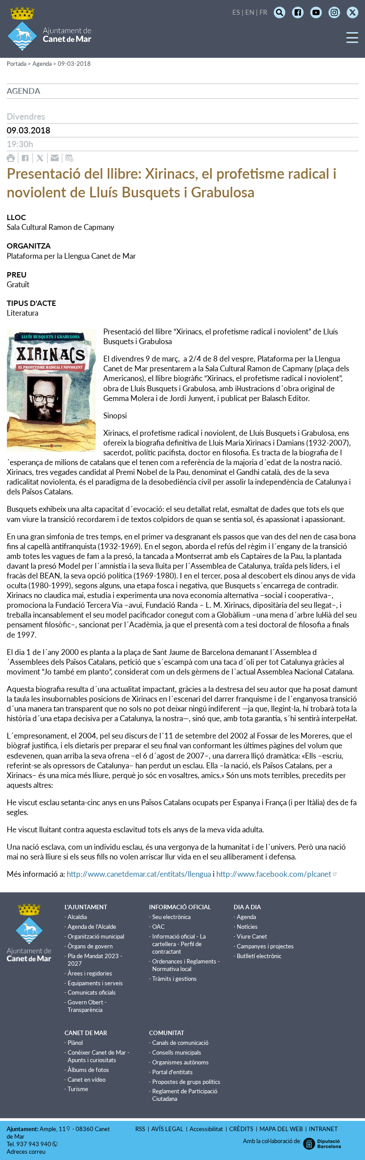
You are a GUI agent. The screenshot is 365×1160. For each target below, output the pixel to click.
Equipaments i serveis (95, 983)
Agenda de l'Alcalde (92, 926)
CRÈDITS (241, 1128)
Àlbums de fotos (88, 1069)
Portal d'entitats (172, 1072)
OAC (158, 926)
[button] (352, 40)
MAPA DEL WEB (281, 1128)
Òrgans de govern (90, 946)
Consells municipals (176, 1052)
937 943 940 (33, 1144)
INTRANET (323, 1128)
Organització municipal (96, 936)
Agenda (246, 916)
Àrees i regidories (90, 973)
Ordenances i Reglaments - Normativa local (186, 965)
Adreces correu (27, 1151)
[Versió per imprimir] (11, 158)
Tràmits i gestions (174, 978)
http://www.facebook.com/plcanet (273, 874)
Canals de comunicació (180, 1042)
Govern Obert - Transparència (87, 1006)
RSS (140, 1128)
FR (263, 12)
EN (249, 12)
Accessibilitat (206, 1128)
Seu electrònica (171, 916)
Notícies (247, 926)
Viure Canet (252, 936)
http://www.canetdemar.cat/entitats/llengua (139, 874)
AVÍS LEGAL (167, 1128)
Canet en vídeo (86, 1079)
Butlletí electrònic (259, 955)
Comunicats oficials (92, 992)
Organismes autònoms (180, 1062)
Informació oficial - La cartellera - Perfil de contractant (179, 944)
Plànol (75, 1042)
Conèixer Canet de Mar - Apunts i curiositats (99, 1056)
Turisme (78, 1088)
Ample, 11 (53, 1128)
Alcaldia (77, 916)
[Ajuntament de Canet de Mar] (49, 45)
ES (236, 12)
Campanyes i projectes (265, 946)
